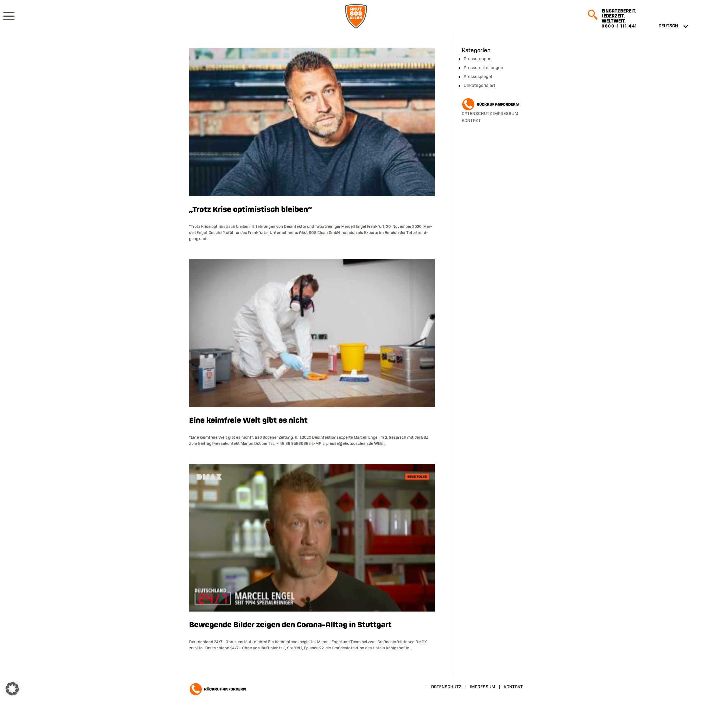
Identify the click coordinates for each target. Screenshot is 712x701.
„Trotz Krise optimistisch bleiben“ (250, 209)
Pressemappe (477, 59)
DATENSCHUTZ (477, 114)
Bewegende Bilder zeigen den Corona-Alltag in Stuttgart (290, 625)
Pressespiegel (478, 77)
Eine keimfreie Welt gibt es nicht (248, 420)
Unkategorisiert (479, 86)
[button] (12, 689)
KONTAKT (471, 121)
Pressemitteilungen (483, 68)
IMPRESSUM (505, 114)
